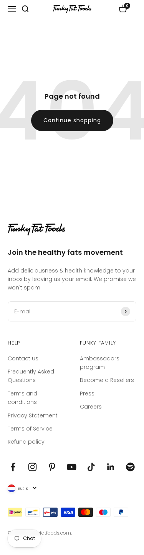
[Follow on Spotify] (130, 467)
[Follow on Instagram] (32, 467)
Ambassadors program (99, 363)
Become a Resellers (107, 380)
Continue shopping (72, 120)
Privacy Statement (33, 415)
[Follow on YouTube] (71, 467)
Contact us (23, 358)
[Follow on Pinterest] (52, 467)
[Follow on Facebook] (13, 467)
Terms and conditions (22, 398)
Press (87, 393)
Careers (91, 406)
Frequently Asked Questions (31, 376)
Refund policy (26, 442)
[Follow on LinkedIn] (111, 467)
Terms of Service (30, 428)
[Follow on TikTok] (91, 467)
